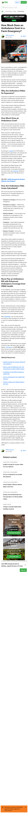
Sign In (17, 2)
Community (8, 11)
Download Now (14, 556)
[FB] (2, 36)
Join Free (23, 2)
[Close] (25, 807)
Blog (14, 11)
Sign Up (23, 570)
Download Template (14, 533)
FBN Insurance (10, 35)
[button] (14, 565)
